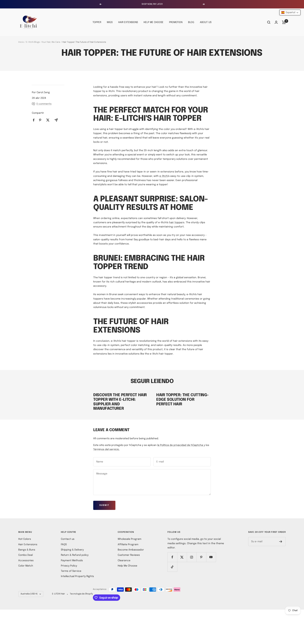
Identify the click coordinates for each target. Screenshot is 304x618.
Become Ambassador (131, 550)
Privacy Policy (69, 566)
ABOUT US (205, 22)
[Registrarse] (280, 541)
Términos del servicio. (106, 449)
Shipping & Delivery (72, 550)
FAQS (64, 544)
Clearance (124, 560)
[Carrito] (284, 22)
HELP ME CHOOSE (153, 22)
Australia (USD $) (29, 594)
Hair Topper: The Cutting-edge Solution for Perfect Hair (182, 399)
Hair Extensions (27, 544)
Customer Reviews (129, 555)
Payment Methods (72, 560)
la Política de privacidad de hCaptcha (180, 445)
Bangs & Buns (26, 550)
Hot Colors (24, 539)
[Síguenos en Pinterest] (201, 557)
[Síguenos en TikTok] (172, 567)
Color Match (25, 566)
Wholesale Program (129, 539)
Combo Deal (25, 555)
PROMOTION (175, 22)
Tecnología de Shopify (81, 594)
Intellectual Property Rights (77, 576)
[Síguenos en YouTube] (211, 557)
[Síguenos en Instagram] (192, 557)
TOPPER (97, 22)
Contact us (67, 539)
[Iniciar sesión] (276, 22)
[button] (290, 12)
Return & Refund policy (74, 555)
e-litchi (163, 176)
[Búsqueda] (268, 22)
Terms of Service (71, 571)
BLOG (191, 22)
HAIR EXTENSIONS (128, 22)
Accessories (26, 560)
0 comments (44, 104)
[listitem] (33, 120)
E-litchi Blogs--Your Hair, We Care (43, 42)
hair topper (176, 222)
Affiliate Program (128, 544)
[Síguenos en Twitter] (182, 557)
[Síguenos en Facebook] (172, 557)
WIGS (110, 22)
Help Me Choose (127, 566)
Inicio (21, 42)
